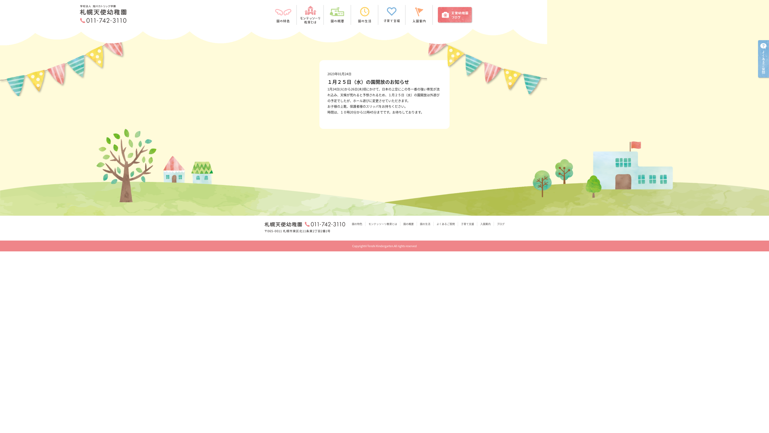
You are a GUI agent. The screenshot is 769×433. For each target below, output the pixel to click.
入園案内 (485, 224)
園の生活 (425, 224)
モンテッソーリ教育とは (382, 224)
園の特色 (357, 224)
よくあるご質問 (446, 224)
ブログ (501, 224)
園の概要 (408, 224)
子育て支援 (467, 224)
